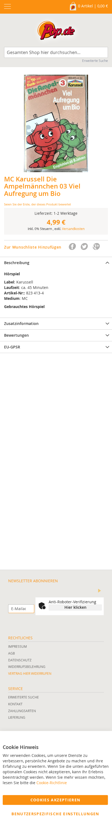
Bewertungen (16, 335)
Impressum (17, 646)
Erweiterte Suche (95, 60)
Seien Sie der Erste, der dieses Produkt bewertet (37, 204)
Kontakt (15, 704)
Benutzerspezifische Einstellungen (55, 813)
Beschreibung (16, 262)
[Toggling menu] (7, 6)
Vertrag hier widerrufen (29, 673)
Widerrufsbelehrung (26, 666)
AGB (11, 653)
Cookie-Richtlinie (51, 782)
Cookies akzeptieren (55, 799)
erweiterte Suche (23, 697)
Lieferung (16, 717)
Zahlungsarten (22, 711)
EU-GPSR (12, 347)
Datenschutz (20, 660)
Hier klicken (75, 607)
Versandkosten (73, 228)
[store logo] (56, 31)
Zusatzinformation (21, 323)
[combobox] (56, 52)
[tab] (56, 262)
